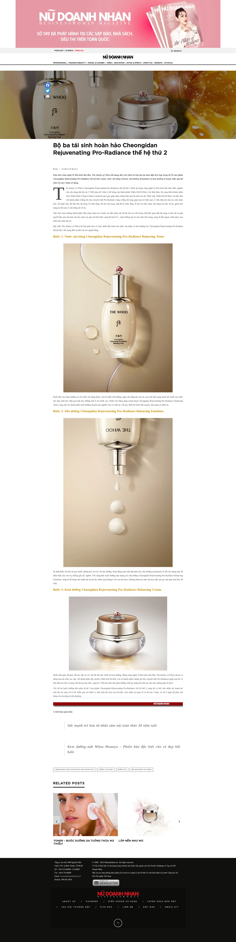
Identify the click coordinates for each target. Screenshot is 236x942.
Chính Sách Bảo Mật (161, 901)
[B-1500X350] (118, 24)
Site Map (106, 907)
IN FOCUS (168, 63)
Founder (92, 901)
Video (109, 63)
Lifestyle (147, 63)
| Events (68, 50)
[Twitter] (47, 90)
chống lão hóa (106, 769)
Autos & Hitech (133, 63)
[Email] (47, 96)
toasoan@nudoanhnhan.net (70, 876)
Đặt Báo (149, 907)
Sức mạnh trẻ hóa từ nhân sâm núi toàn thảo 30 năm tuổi (112, 725)
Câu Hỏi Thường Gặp (75, 907)
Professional (59, 63)
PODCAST (59, 50)
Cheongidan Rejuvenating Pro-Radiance (75, 769)
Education (119, 63)
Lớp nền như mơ (131, 841)
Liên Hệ (128, 907)
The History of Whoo (141, 769)
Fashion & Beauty (77, 63)
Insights (158, 63)
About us (69, 901)
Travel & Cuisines (96, 63)
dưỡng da (122, 769)
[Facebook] (47, 85)
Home (55, 169)
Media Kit (172, 907)
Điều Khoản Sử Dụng (122, 901)
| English (79, 50)
